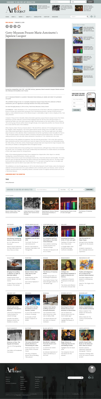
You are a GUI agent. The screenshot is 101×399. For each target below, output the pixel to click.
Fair (62, 328)
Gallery (64, 224)
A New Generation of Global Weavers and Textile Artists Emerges (67, 7)
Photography (12, 328)
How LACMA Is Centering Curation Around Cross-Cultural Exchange (50, 245)
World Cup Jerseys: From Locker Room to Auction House (32, 349)
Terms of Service (25, 395)
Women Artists (66, 293)
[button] (7, 26)
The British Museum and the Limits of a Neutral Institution (49, 320)
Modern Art (83, 293)
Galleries (37, 381)
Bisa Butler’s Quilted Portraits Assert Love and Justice (49, 343)
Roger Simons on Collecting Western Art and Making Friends (68, 343)
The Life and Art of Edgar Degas (84, 239)
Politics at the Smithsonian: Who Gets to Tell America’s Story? (88, 68)
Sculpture (10, 258)
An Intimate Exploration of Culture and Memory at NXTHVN (50, 353)
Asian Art (82, 224)
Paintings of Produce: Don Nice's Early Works (87, 58)
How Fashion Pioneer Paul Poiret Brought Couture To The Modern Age (50, 281)
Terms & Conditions (11, 383)
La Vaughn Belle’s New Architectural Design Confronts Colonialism (67, 248)
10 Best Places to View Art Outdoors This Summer (14, 284)
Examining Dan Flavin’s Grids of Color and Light (88, 48)
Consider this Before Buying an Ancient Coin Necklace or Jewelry (13, 320)
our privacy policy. (75, 393)
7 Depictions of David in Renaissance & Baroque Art (67, 280)
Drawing (28, 293)
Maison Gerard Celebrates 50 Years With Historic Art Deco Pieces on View (14, 248)
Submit (90, 2)
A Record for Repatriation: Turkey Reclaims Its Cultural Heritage (14, 314)
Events (22, 383)
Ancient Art (11, 293)
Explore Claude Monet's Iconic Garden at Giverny (86, 307)
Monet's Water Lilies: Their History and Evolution (44, 7)
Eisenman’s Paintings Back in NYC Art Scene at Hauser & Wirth (86, 355)
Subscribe (76, 110)
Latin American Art (32, 224)
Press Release (9, 22)
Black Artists (48, 328)
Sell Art (37, 387)
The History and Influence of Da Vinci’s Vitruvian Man (68, 285)
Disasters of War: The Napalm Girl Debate (13, 343)
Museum (46, 293)
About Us (8, 377)
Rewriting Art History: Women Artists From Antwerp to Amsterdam (88, 8)
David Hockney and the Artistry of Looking (88, 38)
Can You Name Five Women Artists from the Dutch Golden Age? (67, 314)
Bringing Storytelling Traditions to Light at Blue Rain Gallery (13, 273)
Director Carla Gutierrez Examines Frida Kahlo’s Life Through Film (32, 248)
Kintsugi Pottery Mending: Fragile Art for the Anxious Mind (86, 243)
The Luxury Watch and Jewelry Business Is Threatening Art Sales (31, 343)
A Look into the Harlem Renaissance (49, 348)
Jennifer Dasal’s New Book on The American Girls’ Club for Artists (85, 343)
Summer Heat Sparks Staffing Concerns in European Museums (49, 308)
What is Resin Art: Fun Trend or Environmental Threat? (85, 318)
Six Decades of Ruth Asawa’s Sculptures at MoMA (31, 318)
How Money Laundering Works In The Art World (14, 239)
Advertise (23, 389)
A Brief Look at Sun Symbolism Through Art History (14, 308)
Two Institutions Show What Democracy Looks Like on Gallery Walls (49, 314)
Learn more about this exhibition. (15, 174)
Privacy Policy (18, 395)
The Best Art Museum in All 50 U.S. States (50, 250)
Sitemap (8, 381)
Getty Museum (10, 182)
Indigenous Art (84, 258)
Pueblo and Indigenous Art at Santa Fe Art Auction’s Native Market (86, 273)
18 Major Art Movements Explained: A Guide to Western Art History (68, 274)
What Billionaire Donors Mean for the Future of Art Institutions (88, 29)
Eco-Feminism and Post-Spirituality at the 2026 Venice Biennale (50, 239)
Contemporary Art (50, 224)
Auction (28, 328)
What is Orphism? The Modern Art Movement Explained (85, 312)
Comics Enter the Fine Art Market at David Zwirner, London (31, 308)
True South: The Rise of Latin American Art (31, 243)
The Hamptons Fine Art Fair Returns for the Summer (67, 353)
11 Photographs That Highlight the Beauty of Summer (67, 320)
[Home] (15, 9)
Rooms (37, 385)
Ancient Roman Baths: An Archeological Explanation (50, 276)
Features (22, 379)
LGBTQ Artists (84, 328)
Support (8, 379)
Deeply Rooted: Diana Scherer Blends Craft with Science (14, 279)
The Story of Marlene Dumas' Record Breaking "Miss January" (32, 355)
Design (45, 258)
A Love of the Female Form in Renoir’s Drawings (32, 313)
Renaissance (65, 258)
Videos (22, 385)
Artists (37, 383)
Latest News (9, 195)
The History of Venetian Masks (88, 76)
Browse (37, 379)
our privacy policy (33, 393)
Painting (28, 258)
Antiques (10, 224)
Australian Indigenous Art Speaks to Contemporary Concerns (86, 279)
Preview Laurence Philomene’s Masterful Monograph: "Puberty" (85, 349)
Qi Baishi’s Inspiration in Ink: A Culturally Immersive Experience (86, 249)
